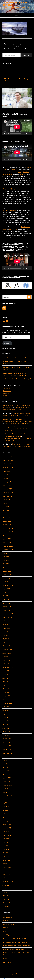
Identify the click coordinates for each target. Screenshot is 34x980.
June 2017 (5, 764)
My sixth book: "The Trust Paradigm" (13, 949)
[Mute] (27, 133)
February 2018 (6, 735)
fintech (4, 931)
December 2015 (7, 828)
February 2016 (6, 821)
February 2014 (6, 906)
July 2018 (5, 717)
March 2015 (6, 860)
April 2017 (5, 771)
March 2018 (6, 731)
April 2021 (5, 599)
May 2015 (5, 853)
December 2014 (7, 871)
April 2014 (5, 899)
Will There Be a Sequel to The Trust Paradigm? (16, 379)
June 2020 (5, 635)
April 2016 (5, 814)
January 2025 (6, 485)
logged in (12, 67)
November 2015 (7, 831)
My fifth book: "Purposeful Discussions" (14, 938)
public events (6, 962)
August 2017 (6, 756)
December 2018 (7, 699)
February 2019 (6, 692)
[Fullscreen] (29, 133)
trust (19, 172)
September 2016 (7, 796)
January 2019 (6, 696)
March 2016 (6, 817)
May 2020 (5, 639)
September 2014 (7, 881)
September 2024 (7, 496)
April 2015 (5, 856)
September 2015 (7, 839)
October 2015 (6, 835)
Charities (5, 928)
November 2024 (7, 492)
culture (22, 174)
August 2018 (6, 714)
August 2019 (6, 671)
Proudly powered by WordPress (10, 974)
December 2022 (7, 546)
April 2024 (5, 514)
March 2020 (6, 646)
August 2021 (6, 589)
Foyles (5, 395)
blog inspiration (7, 917)
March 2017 (6, 774)
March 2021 (6, 603)
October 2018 (6, 706)
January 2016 (6, 824)
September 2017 (7, 753)
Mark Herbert (13, 229)
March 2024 (6, 517)
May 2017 (5, 767)
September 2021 (7, 585)
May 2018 (5, 724)
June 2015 (5, 849)
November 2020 (7, 617)
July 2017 (5, 760)
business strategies (8, 924)
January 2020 (6, 653)
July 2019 (5, 674)
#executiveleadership (9, 210)
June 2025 (5, 478)
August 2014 (6, 885)
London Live (13, 170)
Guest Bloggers (7, 935)
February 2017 (6, 778)
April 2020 (5, 642)
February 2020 (7, 649)
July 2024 (5, 503)
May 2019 (5, 682)
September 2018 (7, 710)
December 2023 (7, 528)
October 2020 (6, 621)
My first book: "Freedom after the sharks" (14, 942)
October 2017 (6, 749)
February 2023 (7, 539)
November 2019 (7, 660)
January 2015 (6, 867)
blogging (5, 920)
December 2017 (7, 742)
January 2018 (6, 739)
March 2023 (6, 535)
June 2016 (5, 806)
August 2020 (6, 628)
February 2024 (7, 521)
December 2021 (7, 578)
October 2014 (6, 878)
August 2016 (6, 799)
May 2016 (5, 810)
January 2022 (6, 574)
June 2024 (5, 507)
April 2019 (5, 685)
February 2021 (6, 607)
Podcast (5, 958)
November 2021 (7, 582)
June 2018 (5, 721)
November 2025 (7, 460)
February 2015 (6, 864)
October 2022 (6, 553)
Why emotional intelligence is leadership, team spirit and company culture (16, 438)
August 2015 (6, 842)
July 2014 (5, 888)
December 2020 (7, 614)
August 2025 (6, 471)
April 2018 (5, 728)
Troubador (6, 389)
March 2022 (6, 567)
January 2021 (6, 610)
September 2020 (7, 624)
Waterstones (7, 391)
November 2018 (7, 703)
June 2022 (5, 560)
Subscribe (26, 55)
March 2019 (6, 689)
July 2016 (5, 803)
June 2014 (5, 892)
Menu (17, 15)
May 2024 (5, 510)
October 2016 (6, 792)
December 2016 (7, 785)
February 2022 (7, 571)
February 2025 (7, 482)
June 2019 (5, 678)
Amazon (6, 393)
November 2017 (7, 746)
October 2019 (6, 664)
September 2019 (7, 667)
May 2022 (5, 564)
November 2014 (7, 874)
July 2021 (5, 592)
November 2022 (7, 549)
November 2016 (7, 789)
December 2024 (7, 489)
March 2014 (6, 903)
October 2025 (6, 464)
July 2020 (5, 632)
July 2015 (5, 846)
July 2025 (5, 475)
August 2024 (6, 500)
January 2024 (6, 525)
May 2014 (5, 896)
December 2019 (7, 657)
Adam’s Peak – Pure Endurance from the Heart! (16, 358)
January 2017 (6, 781)
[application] (17, 127)
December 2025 (7, 457)
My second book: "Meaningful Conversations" (16, 945)
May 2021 (5, 596)
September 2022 (7, 557)
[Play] (4, 133)
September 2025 (7, 467)
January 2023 (6, 542)
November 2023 (7, 532)
